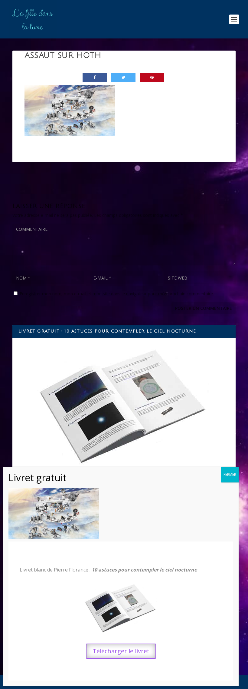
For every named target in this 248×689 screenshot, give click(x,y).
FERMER (230, 474)
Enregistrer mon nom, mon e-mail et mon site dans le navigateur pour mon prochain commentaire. (117, 293)
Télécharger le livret (121, 651)
